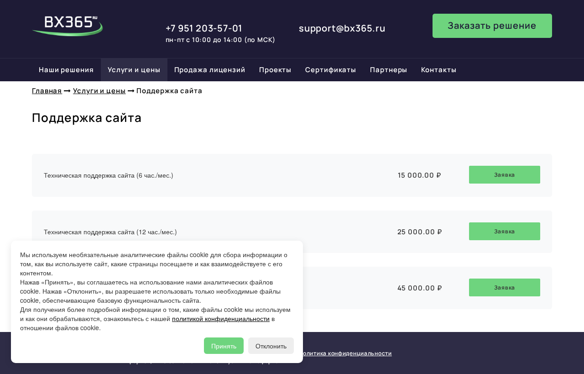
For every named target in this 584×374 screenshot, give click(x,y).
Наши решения (66, 69)
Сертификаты (330, 69)
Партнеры (388, 69)
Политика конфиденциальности (344, 353)
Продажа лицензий (209, 69)
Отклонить (271, 345)
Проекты (275, 69)
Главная (47, 90)
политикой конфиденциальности (221, 318)
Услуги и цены (134, 69)
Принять (223, 345)
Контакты (438, 69)
